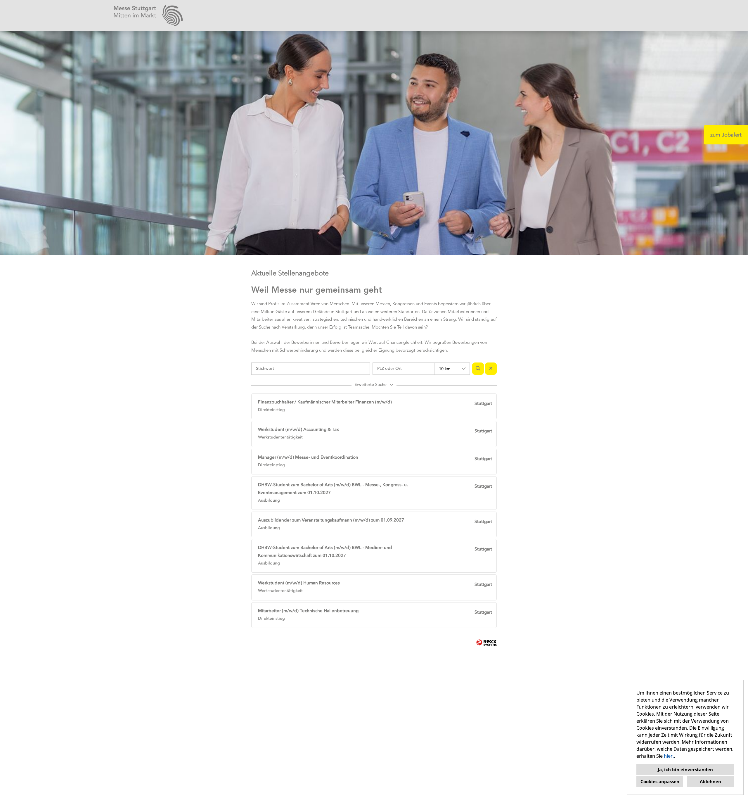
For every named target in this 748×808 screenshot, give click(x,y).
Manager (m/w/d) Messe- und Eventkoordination (308, 457)
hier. (669, 756)
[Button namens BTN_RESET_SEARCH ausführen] (491, 368)
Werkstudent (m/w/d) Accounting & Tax (298, 429)
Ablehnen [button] (710, 781)
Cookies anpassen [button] (659, 781)
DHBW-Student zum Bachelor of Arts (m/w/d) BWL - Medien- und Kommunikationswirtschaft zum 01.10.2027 (325, 551)
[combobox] (452, 368)
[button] (374, 385)
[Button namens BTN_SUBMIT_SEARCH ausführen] (478, 368)
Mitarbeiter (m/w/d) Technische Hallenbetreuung (308, 610)
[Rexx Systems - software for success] (486, 643)
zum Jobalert (726, 135)
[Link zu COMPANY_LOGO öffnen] (148, 15)
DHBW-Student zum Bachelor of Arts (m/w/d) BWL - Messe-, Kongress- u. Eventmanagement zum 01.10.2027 (333, 488)
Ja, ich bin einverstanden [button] (685, 769)
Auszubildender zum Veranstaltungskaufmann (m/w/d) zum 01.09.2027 (331, 520)
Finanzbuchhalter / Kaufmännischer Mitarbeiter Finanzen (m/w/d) (325, 402)
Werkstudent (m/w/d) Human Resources (299, 583)
